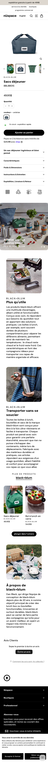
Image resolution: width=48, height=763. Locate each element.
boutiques (32, 7)
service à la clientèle (19, 7)
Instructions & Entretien (14, 174)
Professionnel (10, 705)
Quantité (8, 101)
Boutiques (9, 698)
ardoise (6, 117)
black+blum (10, 77)
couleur (12, 112)
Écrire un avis (24, 652)
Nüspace (8, 690)
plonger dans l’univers (24, 534)
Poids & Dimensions (13, 167)
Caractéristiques (11, 161)
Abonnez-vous (11, 714)
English (22, 16)
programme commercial (24, 10)
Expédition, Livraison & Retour (17, 181)
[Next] (43, 500)
